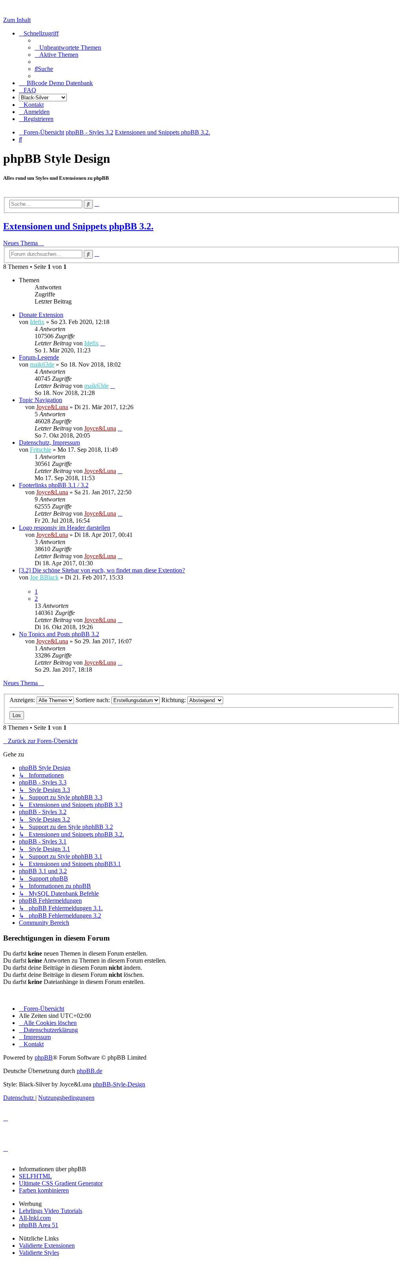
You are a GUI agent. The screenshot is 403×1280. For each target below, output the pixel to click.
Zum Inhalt (17, 20)
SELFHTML (35, 1176)
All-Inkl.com (35, 1218)
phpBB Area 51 (38, 1225)
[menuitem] (68, 47)
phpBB (44, 1057)
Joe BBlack (44, 577)
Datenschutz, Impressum (49, 442)
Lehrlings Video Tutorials (50, 1210)
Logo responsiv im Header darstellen (64, 527)
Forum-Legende (39, 357)
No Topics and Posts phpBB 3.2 (59, 634)
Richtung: (174, 700)
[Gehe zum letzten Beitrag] (102, 343)
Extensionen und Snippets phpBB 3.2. (78, 226)
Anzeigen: (23, 700)
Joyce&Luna (52, 407)
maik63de (42, 364)
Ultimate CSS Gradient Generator (61, 1183)
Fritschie (40, 449)
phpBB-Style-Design (119, 1084)
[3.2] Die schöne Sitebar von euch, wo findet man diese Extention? (102, 570)
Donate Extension (41, 314)
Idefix (37, 322)
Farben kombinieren (44, 1190)
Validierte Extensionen (47, 1245)
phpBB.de (89, 1071)
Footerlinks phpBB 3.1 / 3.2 (54, 485)
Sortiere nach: (93, 700)
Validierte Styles (39, 1252)
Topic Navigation (40, 400)
